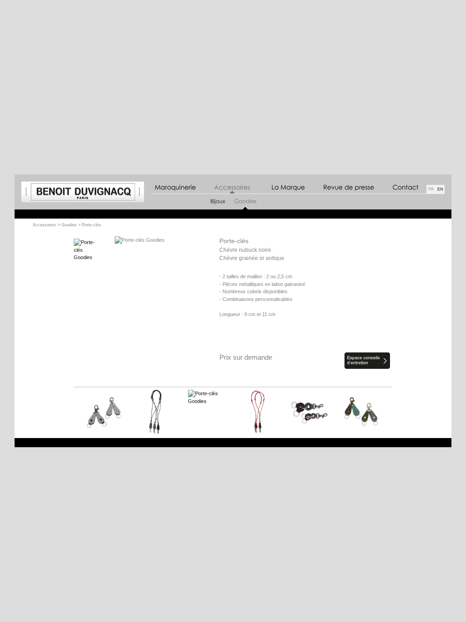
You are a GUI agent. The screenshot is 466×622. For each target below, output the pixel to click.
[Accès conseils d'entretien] (367, 367)
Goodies (69, 225)
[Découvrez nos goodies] (244, 207)
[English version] (440, 189)
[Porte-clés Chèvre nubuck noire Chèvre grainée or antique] (90, 257)
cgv (439, 442)
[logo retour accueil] (82, 202)
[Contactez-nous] (401, 188)
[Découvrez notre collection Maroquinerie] (176, 188)
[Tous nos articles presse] (346, 188)
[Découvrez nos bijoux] (217, 207)
